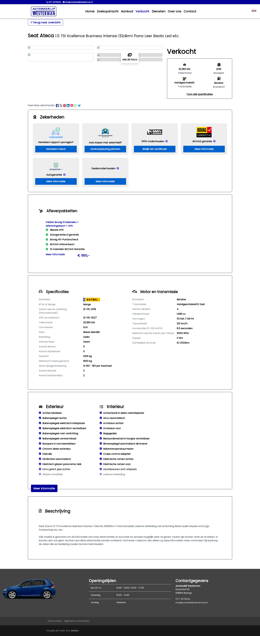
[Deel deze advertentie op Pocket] (72, 105)
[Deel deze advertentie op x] (60, 105)
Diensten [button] (158, 11)
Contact (190, 11)
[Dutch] (253, 11)
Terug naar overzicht (46, 22)
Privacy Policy (55, 620)
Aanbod (127, 11)
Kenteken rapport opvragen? (55, 142)
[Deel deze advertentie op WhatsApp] (75, 105)
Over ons (174, 11)
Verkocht (142, 11)
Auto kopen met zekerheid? (105, 142)
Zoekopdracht (108, 11)
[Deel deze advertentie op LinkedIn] (68, 105)
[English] (255, 11)
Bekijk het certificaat (154, 149)
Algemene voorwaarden (77, 620)
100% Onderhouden (153, 141)
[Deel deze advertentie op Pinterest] (65, 105)
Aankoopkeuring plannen (105, 149)
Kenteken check (56, 149)
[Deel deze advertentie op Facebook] (57, 105)
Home (89, 11)
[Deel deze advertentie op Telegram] (78, 105)
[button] (199, 94)
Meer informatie (204, 149)
